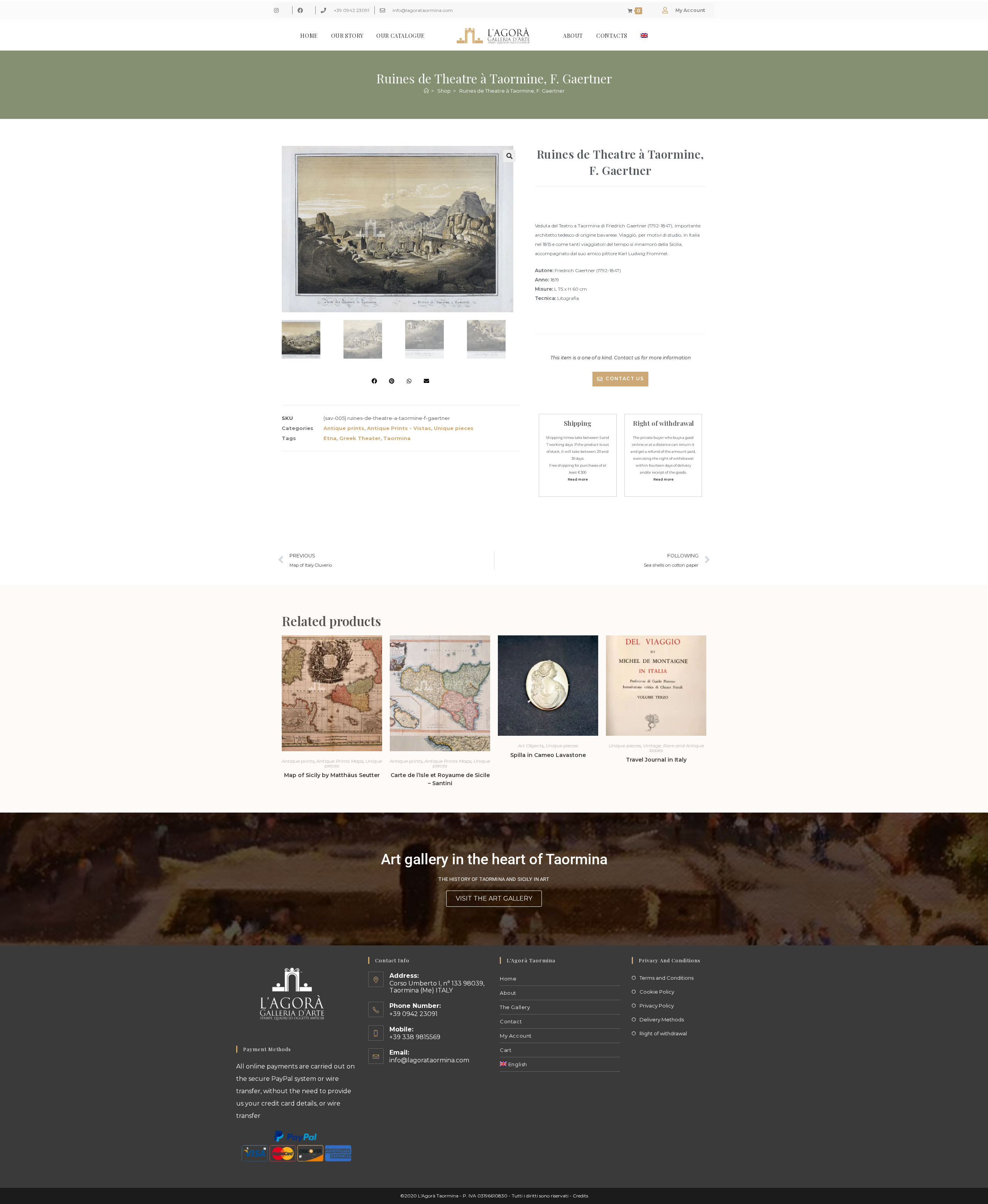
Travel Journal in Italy (656, 759)
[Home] (426, 91)
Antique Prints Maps (340, 761)
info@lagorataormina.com (429, 1060)
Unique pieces (454, 428)
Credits (580, 1196)
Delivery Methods (661, 1019)
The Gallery (515, 1007)
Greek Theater (360, 438)
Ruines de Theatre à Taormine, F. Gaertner (512, 91)
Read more (578, 479)
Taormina (397, 438)
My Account (516, 1036)
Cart (505, 1050)
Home (508, 978)
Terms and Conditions (666, 978)
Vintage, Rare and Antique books (673, 748)
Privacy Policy (656, 1005)
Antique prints (343, 428)
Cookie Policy (656, 992)
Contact (511, 1021)
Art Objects (531, 745)
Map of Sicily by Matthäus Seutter (332, 775)
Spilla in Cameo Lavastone (548, 755)
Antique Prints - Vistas (399, 428)
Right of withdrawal (663, 1033)
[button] (509, 156)
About (508, 993)
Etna (330, 438)
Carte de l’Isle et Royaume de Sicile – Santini (440, 779)
